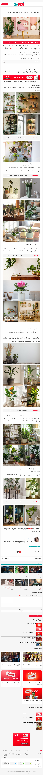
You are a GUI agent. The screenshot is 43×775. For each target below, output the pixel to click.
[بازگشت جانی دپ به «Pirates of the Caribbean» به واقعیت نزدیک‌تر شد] (21, 569)
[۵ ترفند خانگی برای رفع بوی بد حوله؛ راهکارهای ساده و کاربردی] (7, 582)
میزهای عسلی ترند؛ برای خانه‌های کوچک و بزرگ (16, 410)
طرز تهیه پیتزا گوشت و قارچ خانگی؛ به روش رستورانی (29, 725)
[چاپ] (18, 552)
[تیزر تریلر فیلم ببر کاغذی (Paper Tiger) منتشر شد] (21, 582)
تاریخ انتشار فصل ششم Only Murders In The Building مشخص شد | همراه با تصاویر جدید (36, 574)
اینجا (9, 42)
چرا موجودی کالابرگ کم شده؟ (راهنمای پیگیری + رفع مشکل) (28, 642)
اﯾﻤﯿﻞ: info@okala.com (4, 755)
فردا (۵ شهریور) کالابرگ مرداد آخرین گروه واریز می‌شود (28, 627)
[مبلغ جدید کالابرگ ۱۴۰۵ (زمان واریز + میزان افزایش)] (39, 634)
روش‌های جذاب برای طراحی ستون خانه (14, 502)
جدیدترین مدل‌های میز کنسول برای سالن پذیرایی (16, 175)
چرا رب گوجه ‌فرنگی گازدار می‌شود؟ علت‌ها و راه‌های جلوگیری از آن (27, 730)
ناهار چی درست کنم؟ (11, 754)
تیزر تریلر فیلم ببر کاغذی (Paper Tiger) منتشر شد (22, 587)
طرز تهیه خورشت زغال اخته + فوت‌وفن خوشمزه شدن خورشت (28, 720)
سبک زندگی (34, 10)
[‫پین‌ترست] (20, 552)
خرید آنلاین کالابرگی (34, 42)
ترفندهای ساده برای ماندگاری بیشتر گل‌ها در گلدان (17, 138)
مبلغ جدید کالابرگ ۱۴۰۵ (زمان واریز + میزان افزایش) (29, 632)
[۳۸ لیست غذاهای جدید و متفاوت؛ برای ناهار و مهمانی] (32, 657)
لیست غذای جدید (11, 755)
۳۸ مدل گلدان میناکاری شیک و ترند (14, 255)
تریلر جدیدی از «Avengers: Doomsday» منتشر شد (36, 587)
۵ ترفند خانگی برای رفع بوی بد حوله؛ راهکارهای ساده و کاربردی (8, 587)
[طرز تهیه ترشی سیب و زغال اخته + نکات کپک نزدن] (39, 718)
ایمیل (20, 609)
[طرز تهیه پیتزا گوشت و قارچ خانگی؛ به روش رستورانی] (39, 727)
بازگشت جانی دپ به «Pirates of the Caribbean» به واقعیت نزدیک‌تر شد (22, 574)
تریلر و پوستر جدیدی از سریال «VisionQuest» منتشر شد (9, 574)
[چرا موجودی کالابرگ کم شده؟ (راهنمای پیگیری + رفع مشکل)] (39, 644)
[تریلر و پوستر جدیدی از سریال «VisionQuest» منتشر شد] (7, 569)
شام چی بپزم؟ (12, 752)
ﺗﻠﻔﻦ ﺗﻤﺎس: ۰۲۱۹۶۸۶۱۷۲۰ (5, 753)
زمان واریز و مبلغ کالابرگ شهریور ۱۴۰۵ (31, 623)
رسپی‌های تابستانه (18, 755)
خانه (38, 10)
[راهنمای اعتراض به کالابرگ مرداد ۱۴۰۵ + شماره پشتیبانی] (39, 639)
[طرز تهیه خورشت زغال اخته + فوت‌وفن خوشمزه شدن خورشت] (39, 722)
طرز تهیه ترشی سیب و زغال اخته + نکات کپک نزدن (29, 716)
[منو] (41, 4)
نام (41, 609)
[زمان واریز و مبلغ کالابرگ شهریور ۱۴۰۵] (39, 625)
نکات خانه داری (31, 546)
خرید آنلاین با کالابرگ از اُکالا (19, 753)
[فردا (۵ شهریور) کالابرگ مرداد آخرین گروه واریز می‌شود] (39, 629)
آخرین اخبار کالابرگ (18, 754)
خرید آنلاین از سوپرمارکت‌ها (26, 754)
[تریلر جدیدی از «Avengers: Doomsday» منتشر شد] (35, 582)
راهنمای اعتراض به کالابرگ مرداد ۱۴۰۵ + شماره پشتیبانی (28, 637)
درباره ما (27, 752)
